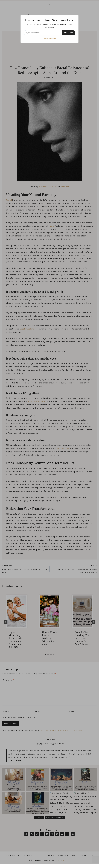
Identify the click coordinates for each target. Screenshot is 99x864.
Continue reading (49, 39)
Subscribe (68, 33)
